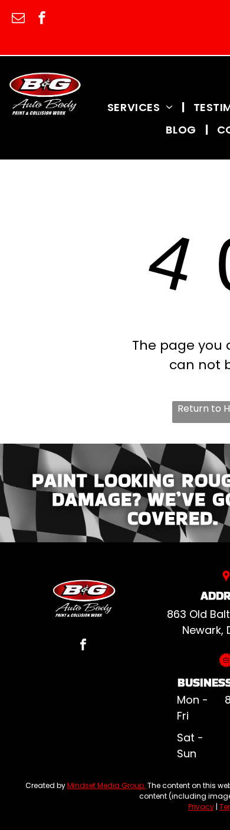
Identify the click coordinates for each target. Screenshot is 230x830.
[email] (18, 19)
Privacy (201, 807)
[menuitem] (141, 107)
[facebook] (41, 19)
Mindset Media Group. (106, 785)
